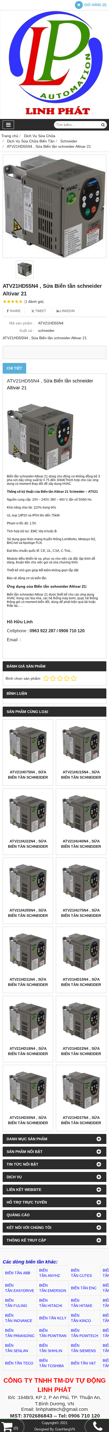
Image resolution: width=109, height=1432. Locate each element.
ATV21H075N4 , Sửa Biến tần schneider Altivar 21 (28, 777)
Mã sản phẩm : (21, 323)
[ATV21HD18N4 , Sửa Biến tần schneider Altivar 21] (28, 1021)
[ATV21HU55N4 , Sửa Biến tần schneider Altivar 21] (28, 882)
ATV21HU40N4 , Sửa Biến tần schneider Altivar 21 (81, 846)
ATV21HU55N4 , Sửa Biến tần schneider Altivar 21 (28, 915)
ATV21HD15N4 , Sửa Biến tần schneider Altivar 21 (81, 984)
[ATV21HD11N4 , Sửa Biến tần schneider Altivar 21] (28, 952)
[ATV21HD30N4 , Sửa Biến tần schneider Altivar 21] (28, 1090)
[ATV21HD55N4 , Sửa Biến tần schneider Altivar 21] (54, 206)
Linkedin (67, 311)
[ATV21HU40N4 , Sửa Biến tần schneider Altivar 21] (81, 813)
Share (15, 311)
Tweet (40, 311)
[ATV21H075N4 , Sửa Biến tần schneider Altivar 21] (28, 744)
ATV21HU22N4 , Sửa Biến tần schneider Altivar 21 (28, 846)
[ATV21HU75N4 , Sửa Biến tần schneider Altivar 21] (81, 882)
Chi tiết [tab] (14, 368)
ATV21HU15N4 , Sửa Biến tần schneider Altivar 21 (81, 777)
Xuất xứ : (26, 330)
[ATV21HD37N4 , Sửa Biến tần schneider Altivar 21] (81, 1090)
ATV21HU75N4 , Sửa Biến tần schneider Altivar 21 (81, 915)
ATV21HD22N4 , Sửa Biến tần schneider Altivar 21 (81, 1053)
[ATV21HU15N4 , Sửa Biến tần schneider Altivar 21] (81, 744)
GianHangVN (65, 1429)
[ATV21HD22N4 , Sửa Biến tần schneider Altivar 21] (81, 1021)
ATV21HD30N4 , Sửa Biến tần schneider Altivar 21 (28, 1122)
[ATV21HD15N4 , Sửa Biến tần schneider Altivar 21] (81, 952)
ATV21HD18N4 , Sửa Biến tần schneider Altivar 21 (28, 1053)
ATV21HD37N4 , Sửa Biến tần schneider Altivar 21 (81, 1122)
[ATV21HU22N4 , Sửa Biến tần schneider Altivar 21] (28, 813)
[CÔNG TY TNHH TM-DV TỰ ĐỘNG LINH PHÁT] (54, 118)
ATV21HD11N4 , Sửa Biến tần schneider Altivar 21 (28, 984)
